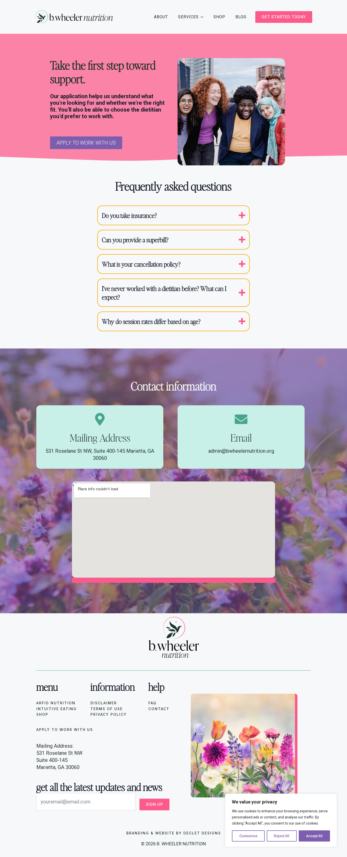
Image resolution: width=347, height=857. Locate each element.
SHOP (219, 16)
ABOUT (161, 16)
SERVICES (188, 16)
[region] (281, 820)
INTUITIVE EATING (56, 709)
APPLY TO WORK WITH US (64, 729)
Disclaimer (103, 703)
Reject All (281, 836)
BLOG (240, 16)
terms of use (106, 709)
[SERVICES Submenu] (203, 17)
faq (152, 703)
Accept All (314, 836)
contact (158, 709)
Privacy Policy (108, 714)
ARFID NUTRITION (55, 703)
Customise (248, 836)
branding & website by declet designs (173, 833)
